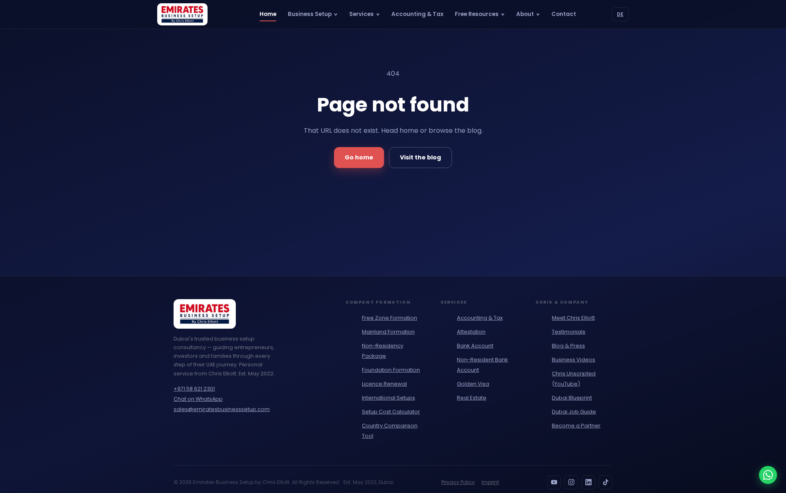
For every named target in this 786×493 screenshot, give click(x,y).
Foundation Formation (391, 370)
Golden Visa (473, 384)
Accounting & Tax (417, 14)
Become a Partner (576, 425)
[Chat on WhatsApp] (768, 475)
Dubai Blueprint (572, 398)
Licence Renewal (384, 384)
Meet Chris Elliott (573, 318)
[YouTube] (554, 482)
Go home (359, 157)
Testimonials (568, 332)
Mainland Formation (388, 332)
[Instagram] (571, 482)
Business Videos (573, 360)
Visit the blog (420, 157)
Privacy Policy (458, 482)
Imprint (490, 482)
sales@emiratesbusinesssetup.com (222, 409)
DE (620, 14)
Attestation (471, 332)
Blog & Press (568, 346)
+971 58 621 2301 (194, 388)
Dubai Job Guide (574, 412)
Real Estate (471, 398)
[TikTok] (605, 482)
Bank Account (475, 346)
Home (268, 14)
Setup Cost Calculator (391, 412)
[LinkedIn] (588, 482)
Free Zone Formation (389, 318)
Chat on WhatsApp (198, 398)
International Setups (388, 398)
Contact (563, 14)
